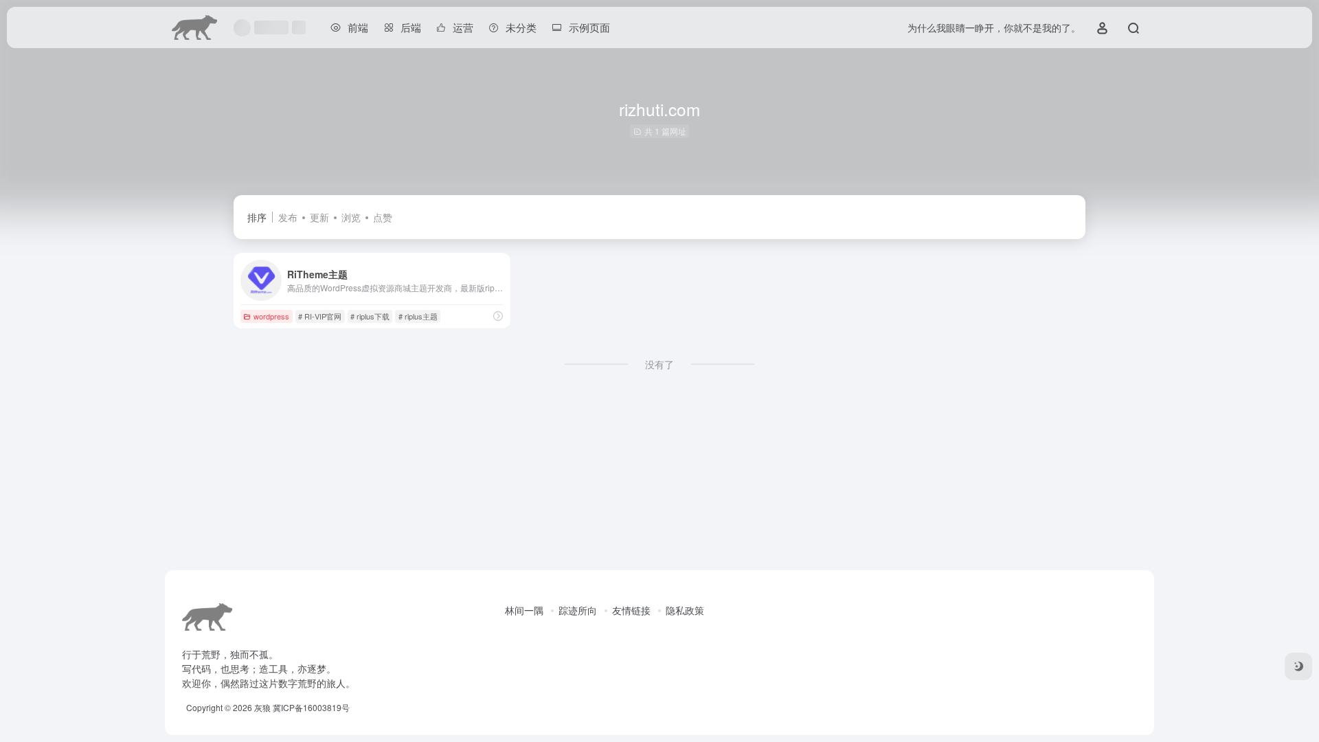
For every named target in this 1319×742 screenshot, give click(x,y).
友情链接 (631, 610)
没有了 (659, 364)
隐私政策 (685, 610)
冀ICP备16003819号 (311, 707)
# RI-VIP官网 (319, 316)
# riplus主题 (418, 316)
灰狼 (262, 707)
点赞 (382, 217)
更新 (319, 217)
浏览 (351, 217)
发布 (287, 217)
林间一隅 (524, 610)
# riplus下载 (370, 316)
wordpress (271, 316)
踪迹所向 (578, 610)
